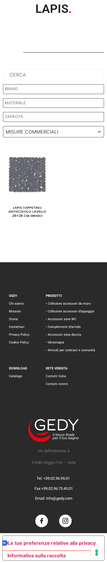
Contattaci (16, 327)
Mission (15, 311)
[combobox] (53, 131)
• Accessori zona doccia (63, 335)
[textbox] (55, 89)
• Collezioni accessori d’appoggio (70, 311)
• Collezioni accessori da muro (68, 304)
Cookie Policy (19, 342)
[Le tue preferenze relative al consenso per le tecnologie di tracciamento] (96, 552)
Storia (13, 319)
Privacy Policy (19, 335)
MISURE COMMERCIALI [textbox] (32, 132)
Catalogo (15, 376)
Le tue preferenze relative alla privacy (52, 543)
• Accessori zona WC (61, 319)
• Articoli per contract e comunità (70, 350)
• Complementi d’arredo (63, 327)
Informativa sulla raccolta (36, 556)
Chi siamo (16, 304)
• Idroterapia (55, 342)
